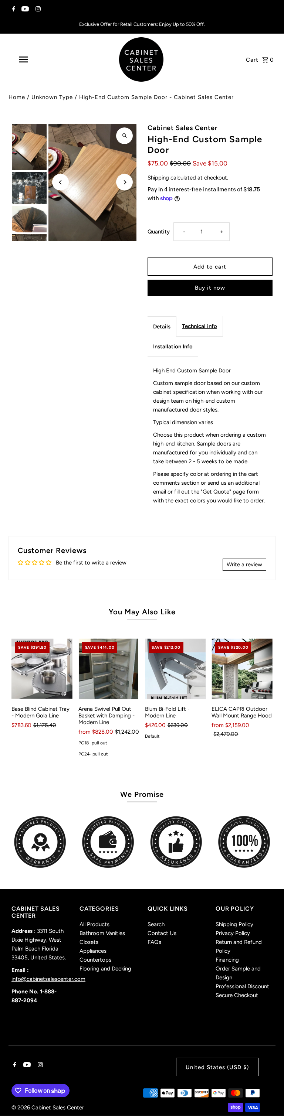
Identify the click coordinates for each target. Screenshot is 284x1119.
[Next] (124, 182)
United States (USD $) (217, 1067)
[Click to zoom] (124, 135)
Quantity (159, 231)
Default (152, 736)
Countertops (95, 959)
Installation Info (173, 346)
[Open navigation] (36, 59)
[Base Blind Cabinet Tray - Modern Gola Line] (41, 668)
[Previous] (60, 182)
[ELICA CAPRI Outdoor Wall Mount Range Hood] (242, 668)
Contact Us (162, 933)
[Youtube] (24, 9)
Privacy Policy (233, 933)
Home (17, 97)
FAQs (154, 942)
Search (156, 924)
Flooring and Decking (105, 968)
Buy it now (210, 287)
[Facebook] (12, 9)
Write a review (244, 564)
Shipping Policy (234, 924)
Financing (227, 959)
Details (161, 326)
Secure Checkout (237, 995)
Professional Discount (242, 986)
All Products (94, 924)
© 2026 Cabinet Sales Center (47, 1107)
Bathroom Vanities (102, 933)
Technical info (199, 326)
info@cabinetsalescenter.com (48, 979)
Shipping (158, 177)
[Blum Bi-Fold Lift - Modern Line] (175, 668)
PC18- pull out (92, 743)
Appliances (93, 951)
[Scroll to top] (268, 1099)
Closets (89, 942)
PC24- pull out (93, 754)
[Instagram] (37, 9)
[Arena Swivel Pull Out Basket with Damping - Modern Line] (108, 668)
